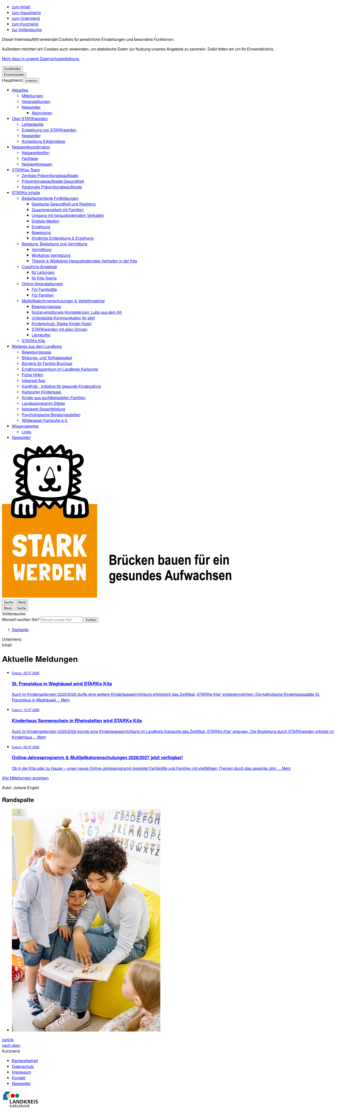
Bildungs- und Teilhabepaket (47, 358)
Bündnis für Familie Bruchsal (47, 363)
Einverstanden (14, 75)
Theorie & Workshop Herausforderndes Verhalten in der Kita (84, 261)
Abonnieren (42, 113)
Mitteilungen (32, 96)
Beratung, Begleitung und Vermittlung (54, 244)
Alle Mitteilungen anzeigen (25, 778)
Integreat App (33, 380)
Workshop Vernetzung (51, 255)
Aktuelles (20, 90)
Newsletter (31, 107)
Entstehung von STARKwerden (49, 130)
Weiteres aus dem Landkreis (37, 346)
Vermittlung (41, 249)
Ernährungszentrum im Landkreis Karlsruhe (60, 369)
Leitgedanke (33, 124)
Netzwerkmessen (37, 164)
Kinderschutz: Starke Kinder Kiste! (62, 323)
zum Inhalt (21, 7)
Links (26, 432)
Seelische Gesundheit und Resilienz (64, 204)
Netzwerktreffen (35, 152)
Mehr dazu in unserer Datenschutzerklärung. (41, 58)
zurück (8, 1039)
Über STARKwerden (30, 118)
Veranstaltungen (36, 101)
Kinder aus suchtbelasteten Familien (54, 397)
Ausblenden (12, 69)
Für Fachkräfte (44, 289)
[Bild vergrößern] (174, 921)
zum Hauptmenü (26, 12)
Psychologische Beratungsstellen (51, 414)
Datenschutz (23, 1066)
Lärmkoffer (41, 335)
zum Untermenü (26, 18)
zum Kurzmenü (25, 24)
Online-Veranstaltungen (42, 283)
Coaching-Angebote (39, 266)
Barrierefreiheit (25, 1060)
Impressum (21, 1072)
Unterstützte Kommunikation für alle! (63, 318)
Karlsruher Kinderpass (41, 392)
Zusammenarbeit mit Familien (58, 209)
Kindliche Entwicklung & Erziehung (63, 238)
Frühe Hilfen (32, 375)
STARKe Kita (33, 340)
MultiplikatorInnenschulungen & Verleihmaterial (63, 301)
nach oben (11, 1045)
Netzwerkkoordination (31, 147)
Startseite (20, 629)
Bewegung (41, 232)
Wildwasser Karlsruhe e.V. (45, 420)
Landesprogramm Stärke (43, 403)
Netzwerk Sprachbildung (43, 409)
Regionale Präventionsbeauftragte (52, 187)
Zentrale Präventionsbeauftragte (50, 175)
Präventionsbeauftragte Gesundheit (53, 181)
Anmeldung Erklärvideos (43, 141)
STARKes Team (26, 170)
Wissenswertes (25, 426)
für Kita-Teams (44, 278)
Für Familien (43, 295)
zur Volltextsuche (27, 29)
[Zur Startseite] (116, 596)
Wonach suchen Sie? (21, 619)
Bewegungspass (46, 306)
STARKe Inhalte (26, 192)
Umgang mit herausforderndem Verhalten (68, 215)
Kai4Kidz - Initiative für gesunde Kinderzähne (61, 386)
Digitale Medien (45, 221)
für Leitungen (43, 272)
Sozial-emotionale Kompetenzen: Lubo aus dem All (77, 312)
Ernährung (41, 227)
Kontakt (18, 1078)
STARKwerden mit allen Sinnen (59, 329)
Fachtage (30, 158)
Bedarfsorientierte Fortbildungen (50, 198)
